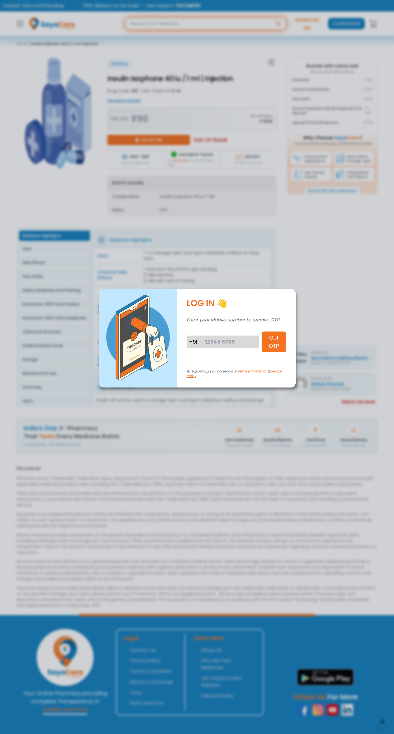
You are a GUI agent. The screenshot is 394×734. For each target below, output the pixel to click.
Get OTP (274, 341)
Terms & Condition (252, 371)
